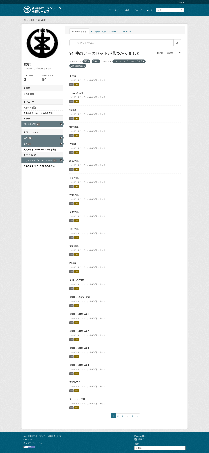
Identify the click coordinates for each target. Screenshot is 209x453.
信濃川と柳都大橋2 (79, 331)
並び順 (160, 52)
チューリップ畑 (77, 399)
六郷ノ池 (73, 195)
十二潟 (72, 76)
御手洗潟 (73, 127)
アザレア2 (74, 382)
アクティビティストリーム (106, 31)
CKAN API (28, 439)
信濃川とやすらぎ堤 (79, 297)
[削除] (88, 61)
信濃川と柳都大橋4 (79, 365)
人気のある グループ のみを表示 (38, 113)
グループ (138, 10)
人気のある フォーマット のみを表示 (40, 149)
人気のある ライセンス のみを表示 (39, 165)
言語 (136, 443)
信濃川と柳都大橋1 (79, 314)
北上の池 (73, 229)
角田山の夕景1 (76, 280)
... (128, 415)
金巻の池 (73, 212)
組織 (127, 10)
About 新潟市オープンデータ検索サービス (42, 436)
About (149, 10)
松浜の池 (73, 161)
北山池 (72, 109)
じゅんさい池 (76, 93)
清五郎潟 (73, 246)
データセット (115, 10)
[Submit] (182, 10)
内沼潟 (72, 263)
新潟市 (42, 20)
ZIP (71, 84)
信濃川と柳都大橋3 (79, 348)
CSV (76, 84)
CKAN (139, 439)
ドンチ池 (73, 177)
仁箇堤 (72, 144)
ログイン (180, 2)
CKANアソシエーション (34, 443)
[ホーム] (24, 20)
